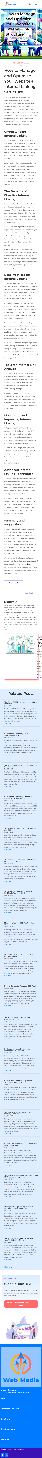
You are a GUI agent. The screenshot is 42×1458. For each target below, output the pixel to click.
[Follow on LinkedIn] (6, 1455)
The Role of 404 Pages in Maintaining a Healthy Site (20, 766)
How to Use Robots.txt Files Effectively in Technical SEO (20, 1144)
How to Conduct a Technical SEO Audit (20, 986)
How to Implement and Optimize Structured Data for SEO (18, 1081)
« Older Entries (7, 1267)
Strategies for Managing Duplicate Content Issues (18, 955)
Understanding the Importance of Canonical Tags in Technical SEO (18, 797)
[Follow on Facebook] (2, 1455)
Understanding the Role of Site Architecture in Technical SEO (17, 1050)
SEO (22, 396)
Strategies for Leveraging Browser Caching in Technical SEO (18, 892)
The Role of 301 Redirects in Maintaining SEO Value (20, 703)
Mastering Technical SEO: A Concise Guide (19, 924)
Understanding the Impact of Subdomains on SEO (16, 734)
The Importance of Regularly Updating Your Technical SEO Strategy (20, 1239)
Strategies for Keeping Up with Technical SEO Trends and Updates (21, 1176)
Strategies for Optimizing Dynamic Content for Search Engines (18, 1207)
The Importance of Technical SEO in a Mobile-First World (19, 860)
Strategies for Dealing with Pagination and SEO (20, 829)
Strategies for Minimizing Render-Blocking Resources (18, 1113)
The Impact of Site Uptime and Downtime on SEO (17, 1018)
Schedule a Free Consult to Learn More (21, 1304)
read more (7, 723)
